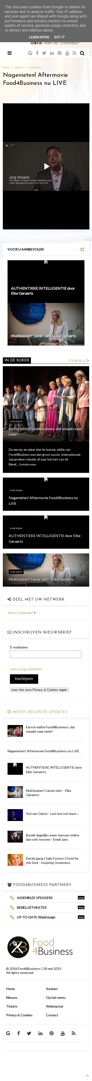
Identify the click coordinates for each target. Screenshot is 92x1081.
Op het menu (56, 997)
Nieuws (11, 997)
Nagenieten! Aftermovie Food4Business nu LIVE (43, 751)
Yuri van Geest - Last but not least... (52, 814)
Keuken (52, 989)
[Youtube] (67, 53)
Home (6, 67)
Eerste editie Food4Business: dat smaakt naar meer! (50, 729)
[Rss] (74, 53)
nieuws (19, 67)
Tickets (11, 1006)
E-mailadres (19, 647)
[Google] (30, 53)
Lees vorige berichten (26, 669)
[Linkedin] (52, 53)
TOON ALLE (77, 361)
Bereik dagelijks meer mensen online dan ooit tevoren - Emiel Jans (52, 837)
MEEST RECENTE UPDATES (39, 712)
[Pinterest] (60, 53)
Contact (52, 1015)
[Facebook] (37, 53)
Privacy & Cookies (19, 1015)
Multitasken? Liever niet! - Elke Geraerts (43, 335)
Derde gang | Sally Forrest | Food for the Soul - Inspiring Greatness (52, 860)
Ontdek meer (27, 464)
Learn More (39, 37)
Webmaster (54, 1006)
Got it (59, 37)
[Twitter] (44, 53)
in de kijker (35, 67)
